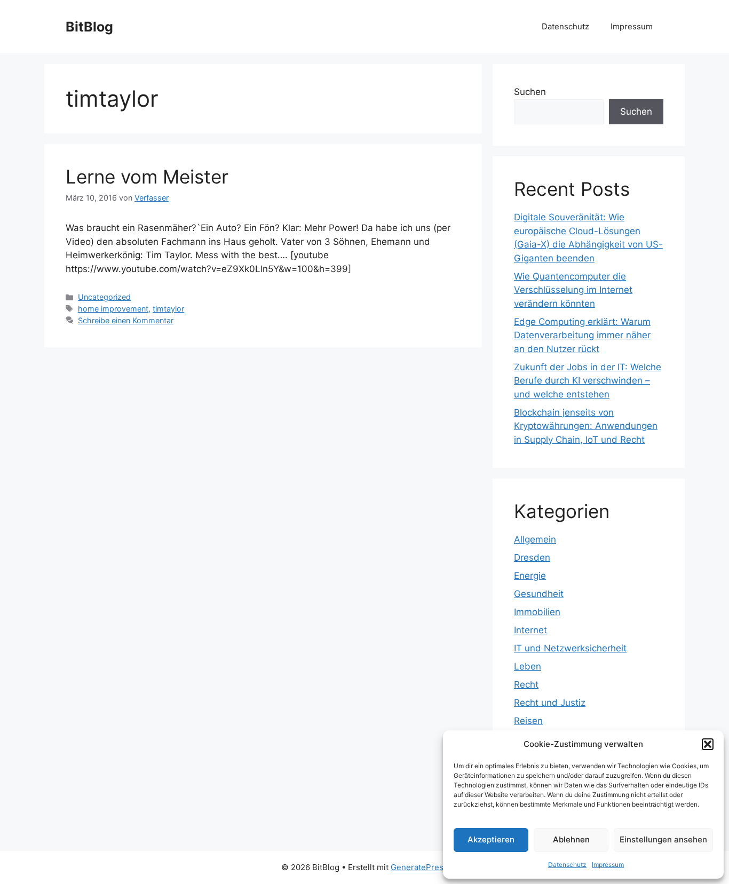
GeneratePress (419, 867)
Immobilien (537, 612)
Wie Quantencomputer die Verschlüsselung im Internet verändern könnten (573, 290)
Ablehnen (571, 839)
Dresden (532, 557)
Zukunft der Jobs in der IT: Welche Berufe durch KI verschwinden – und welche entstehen (587, 381)
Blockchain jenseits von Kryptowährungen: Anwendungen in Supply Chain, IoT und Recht (585, 426)
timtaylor (168, 308)
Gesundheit (539, 593)
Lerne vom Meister (147, 176)
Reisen (528, 720)
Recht (526, 684)
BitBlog (89, 27)
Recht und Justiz (549, 702)
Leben (527, 666)
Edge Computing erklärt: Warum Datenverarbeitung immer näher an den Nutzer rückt (582, 335)
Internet (530, 630)
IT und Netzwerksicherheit (570, 648)
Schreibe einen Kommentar (125, 320)
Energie (530, 575)
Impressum (608, 865)
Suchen (530, 91)
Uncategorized (104, 296)
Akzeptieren (490, 839)
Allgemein (535, 539)
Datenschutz (567, 865)
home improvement (113, 308)
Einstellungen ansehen (663, 839)
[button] (707, 744)
